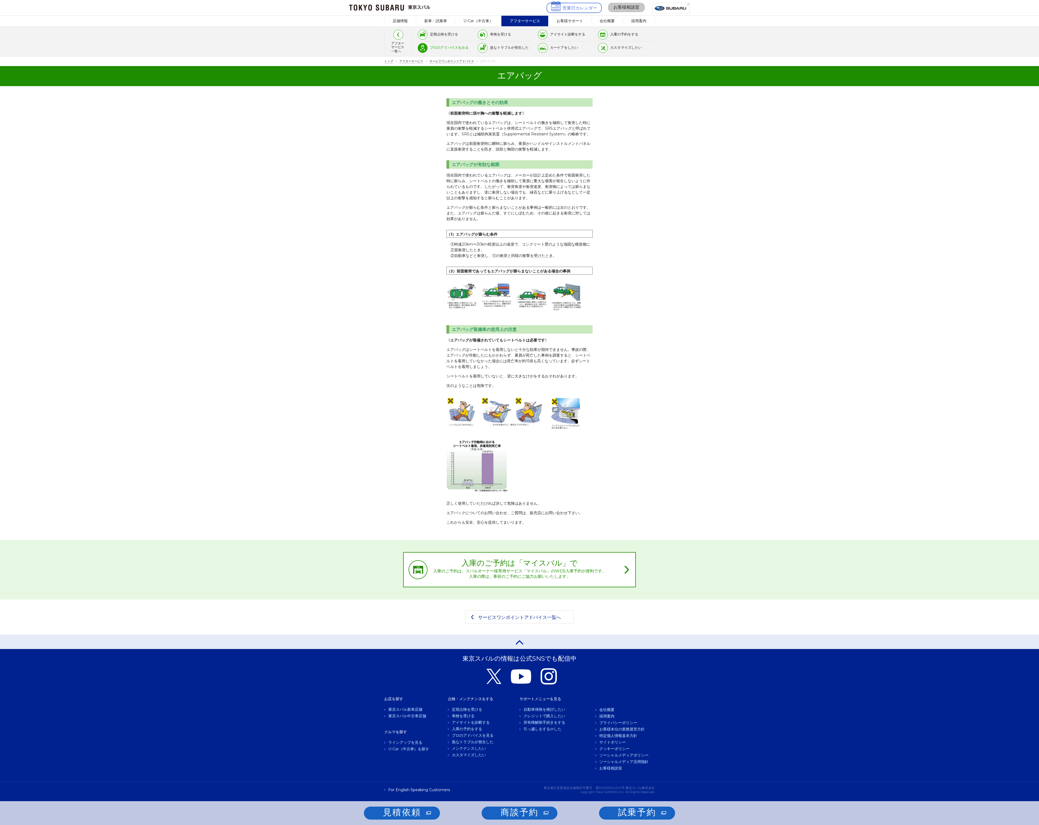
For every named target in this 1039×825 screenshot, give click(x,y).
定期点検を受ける (444, 34)
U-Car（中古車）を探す (408, 748)
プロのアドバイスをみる (449, 47)
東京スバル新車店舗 (405, 709)
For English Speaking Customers (419, 789)
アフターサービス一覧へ (397, 47)
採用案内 (638, 20)
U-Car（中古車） (478, 20)
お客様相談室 (626, 7)
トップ (388, 61)
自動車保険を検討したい (544, 709)
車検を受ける (500, 34)
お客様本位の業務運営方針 (622, 729)
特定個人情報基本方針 (618, 735)
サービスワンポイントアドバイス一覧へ (519, 617)
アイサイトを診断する (471, 722)
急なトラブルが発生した (509, 47)
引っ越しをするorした (542, 728)
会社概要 (607, 20)
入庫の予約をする (624, 34)
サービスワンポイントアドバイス (451, 61)
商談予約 (520, 812)
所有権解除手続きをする (544, 722)
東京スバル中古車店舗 (407, 715)
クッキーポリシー (614, 748)
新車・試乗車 (435, 20)
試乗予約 (637, 812)
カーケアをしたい (564, 47)
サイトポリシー (612, 742)
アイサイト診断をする (567, 34)
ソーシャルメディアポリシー (624, 755)
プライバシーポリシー (618, 722)
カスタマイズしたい (626, 47)
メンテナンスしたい (469, 748)
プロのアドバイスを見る (473, 735)
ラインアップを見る (405, 742)
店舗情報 (400, 20)
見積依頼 (402, 812)
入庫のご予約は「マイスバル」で (519, 568)
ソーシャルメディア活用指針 (624, 761)
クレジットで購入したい (544, 715)
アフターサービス (525, 20)
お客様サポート (570, 20)
